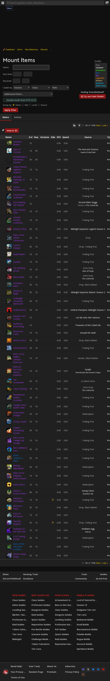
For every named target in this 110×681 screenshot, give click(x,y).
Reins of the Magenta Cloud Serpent (19, 476)
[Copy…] (74, 125)
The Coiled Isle (92, 205)
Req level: (7, 81)
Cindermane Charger (18, 414)
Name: (6, 67)
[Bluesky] (93, 669)
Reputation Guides (41, 624)
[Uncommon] (101, 70)
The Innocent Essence (88, 149)
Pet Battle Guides (41, 629)
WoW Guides (19, 595)
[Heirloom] (101, 83)
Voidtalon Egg (88, 528)
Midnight (17, 639)
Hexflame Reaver (17, 143)
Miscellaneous (31, 49)
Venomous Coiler (18, 332)
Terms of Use (18, 677)
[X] (88, 669)
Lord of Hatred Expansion (87, 600)
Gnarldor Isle (88, 494)
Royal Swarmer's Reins (18, 458)
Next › (99, 125)
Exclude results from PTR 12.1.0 (21, 100)
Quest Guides (38, 619)
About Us (51, 666)
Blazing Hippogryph (18, 467)
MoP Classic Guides (42, 595)
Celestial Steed (20, 348)
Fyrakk (88, 369)
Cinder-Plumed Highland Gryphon (20, 169)
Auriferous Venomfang (18, 325)
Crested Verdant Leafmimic (18, 220)
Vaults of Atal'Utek (88, 152)
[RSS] (83, 674)
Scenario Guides (40, 634)
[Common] (101, 67)
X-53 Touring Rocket (19, 537)
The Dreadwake (18, 381)
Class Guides (18, 600)
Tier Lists (17, 634)
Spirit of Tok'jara (17, 150)
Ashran (88, 532)
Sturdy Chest (88, 490)
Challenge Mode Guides (42, 639)
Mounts (44, 49)
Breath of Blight (17, 292)
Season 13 (82, 605)
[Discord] (83, 669)
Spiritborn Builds (85, 649)
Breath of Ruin (20, 229)
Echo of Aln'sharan (18, 515)
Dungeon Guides (40, 610)
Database (10, 49)
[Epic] (101, 75)
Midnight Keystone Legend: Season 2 (88, 229)
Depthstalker (19, 254)
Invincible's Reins (18, 284)
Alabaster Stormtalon (18, 499)
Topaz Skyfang (20, 388)
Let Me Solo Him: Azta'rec (88, 317)
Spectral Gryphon (17, 522)
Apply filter (10, 110)
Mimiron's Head (17, 507)
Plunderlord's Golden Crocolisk (19, 397)
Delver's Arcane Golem (19, 492)
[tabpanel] (55, 344)
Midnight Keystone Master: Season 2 (88, 292)
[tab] (5, 117)
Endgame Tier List (86, 610)
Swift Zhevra (19, 484)
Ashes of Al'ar (19, 340)
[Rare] (101, 73)
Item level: (7, 74)
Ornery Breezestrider (19, 188)
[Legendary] (101, 78)
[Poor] (101, 65)
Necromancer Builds (87, 629)
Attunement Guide (64, 600)
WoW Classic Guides (64, 595)
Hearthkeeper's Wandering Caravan (20, 159)
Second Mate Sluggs (87, 202)
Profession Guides (20, 619)
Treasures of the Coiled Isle (88, 325)
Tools (84, 574)
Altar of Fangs (88, 271)
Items (19, 49)
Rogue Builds (83, 639)
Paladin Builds (84, 634)
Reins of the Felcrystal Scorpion (18, 547)
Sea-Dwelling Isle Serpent (19, 203)
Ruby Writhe (18, 277)
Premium (51, 672)
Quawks (17, 261)
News (6, 574)
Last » (105, 125)
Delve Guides (19, 605)
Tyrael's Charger (16, 246)
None (18, 105)
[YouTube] (103, 669)
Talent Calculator (20, 629)
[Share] (107, 3)
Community (81, 578)
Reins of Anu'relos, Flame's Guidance (17, 370)
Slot (26, 105)
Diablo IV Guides (85, 595)
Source (44, 105)
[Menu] (3, 3)
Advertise (70, 666)
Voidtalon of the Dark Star (19, 530)
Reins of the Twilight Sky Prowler (18, 440)
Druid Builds (83, 624)
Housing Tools (30, 574)
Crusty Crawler (20, 421)
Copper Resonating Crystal (18, 430)
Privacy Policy (72, 672)
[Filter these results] (79, 125)
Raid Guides (18, 624)
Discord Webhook (12, 578)
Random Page (36, 672)
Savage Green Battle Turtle (19, 406)
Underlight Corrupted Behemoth (18, 301)
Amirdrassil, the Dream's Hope (88, 372)
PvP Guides (60, 629)
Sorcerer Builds (84, 644)
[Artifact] (101, 80)
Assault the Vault (88, 332)
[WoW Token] (101, 86)
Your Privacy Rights (19, 672)
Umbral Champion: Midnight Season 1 (87, 310)
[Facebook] (98, 669)
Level (34, 105)
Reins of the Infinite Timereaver (18, 238)
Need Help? (16, 666)
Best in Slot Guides (64, 605)
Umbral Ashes (19, 310)
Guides (103, 574)
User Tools (34, 666)
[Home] (6, 674)
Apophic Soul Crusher (19, 317)
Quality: (98, 61)
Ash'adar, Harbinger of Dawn (19, 180)
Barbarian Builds (85, 619)
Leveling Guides (20, 610)
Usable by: (7, 87)
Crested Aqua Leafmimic (19, 196)
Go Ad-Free (101, 578)
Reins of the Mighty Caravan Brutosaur (18, 358)
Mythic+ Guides (20, 614)
